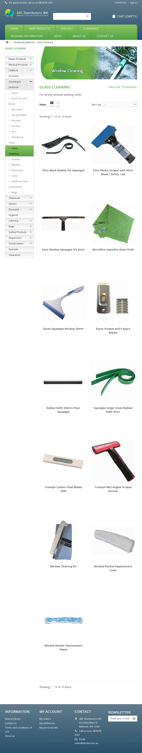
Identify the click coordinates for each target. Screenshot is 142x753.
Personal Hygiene (14, 212)
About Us (79, 36)
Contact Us (105, 36)
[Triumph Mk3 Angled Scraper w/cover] (113, 461)
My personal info (48, 727)
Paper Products (17, 59)
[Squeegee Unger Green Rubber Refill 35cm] (113, 382)
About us (10, 736)
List (58, 106)
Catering (13, 220)
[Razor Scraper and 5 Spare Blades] (113, 303)
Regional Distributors (27, 36)
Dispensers (15, 237)
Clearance (91, 28)
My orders (45, 718)
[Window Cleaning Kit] (63, 541)
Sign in (133, 2)
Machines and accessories (18, 184)
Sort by (96, 104)
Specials (67, 28)
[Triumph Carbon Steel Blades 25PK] (63, 461)
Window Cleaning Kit (63, 566)
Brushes (16, 120)
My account (50, 711)
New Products (39, 28)
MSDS (58, 36)
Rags (14, 192)
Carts (14, 175)
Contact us (120, 2)
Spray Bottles (19, 115)
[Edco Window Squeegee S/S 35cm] (63, 224)
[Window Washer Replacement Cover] (113, 541)
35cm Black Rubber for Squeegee (63, 170)
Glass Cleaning (13, 150)
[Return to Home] (7, 42)
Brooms (15, 126)
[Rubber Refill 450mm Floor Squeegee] (63, 382)
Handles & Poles (16, 139)
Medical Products (18, 64)
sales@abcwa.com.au (86, 743)
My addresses (47, 723)
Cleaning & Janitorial (15, 84)
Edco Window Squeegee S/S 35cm (63, 249)
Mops (14, 92)
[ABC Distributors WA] (26, 13)
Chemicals (14, 198)
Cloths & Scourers (14, 73)
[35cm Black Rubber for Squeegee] (63, 144)
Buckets (16, 164)
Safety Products (18, 232)
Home (14, 28)
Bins (13, 131)
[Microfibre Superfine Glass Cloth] (113, 224)
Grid (52, 106)
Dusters (16, 159)
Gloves (13, 203)
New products (13, 718)
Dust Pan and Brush (18, 101)
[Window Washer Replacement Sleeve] (63, 620)
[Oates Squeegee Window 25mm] (63, 303)
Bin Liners (17, 109)
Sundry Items (16, 243)
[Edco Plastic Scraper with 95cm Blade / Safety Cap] (113, 144)
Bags (11, 226)
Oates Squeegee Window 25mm (63, 328)
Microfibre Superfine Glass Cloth (113, 249)
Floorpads (17, 170)
